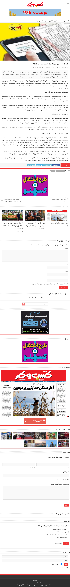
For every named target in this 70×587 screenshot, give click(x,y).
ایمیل (66, 271)
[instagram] (32, 297)
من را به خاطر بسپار (56, 564)
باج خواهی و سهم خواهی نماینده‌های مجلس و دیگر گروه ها (55, 535)
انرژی (51, 67)
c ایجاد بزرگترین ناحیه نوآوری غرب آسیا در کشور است (58, 199)
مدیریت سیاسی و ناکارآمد (61, 532)
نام (67, 265)
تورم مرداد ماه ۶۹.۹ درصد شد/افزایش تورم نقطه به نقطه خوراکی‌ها (35, 224)
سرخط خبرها (47, 67)
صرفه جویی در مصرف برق (60, 170)
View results (58, 543)
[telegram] (29, 297)
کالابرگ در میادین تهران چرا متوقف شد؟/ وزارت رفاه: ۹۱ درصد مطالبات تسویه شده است (13, 226)
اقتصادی (60, 21)
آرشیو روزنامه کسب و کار (33, 420)
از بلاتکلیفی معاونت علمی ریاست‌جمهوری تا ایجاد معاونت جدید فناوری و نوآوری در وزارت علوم (12, 200)
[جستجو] (23, 304)
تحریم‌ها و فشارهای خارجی (61, 537)
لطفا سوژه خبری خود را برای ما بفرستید (60, 484)
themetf (35, 581)
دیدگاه (66, 248)
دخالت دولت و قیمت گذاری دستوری (59, 529)
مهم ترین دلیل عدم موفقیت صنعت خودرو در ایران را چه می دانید (53, 526)
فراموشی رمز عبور (63, 568)
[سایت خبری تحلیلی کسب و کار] (35, 4)
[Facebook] (39, 297)
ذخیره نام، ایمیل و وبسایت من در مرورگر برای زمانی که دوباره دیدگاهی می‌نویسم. (49, 284)
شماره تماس (66, 472)
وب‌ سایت (65, 278)
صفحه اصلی (67, 21)
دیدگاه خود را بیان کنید (36, 67)
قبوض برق (52, 170)
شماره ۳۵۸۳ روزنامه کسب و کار (59, 223)
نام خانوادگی (32, 467)
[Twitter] (35, 297)
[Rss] (42, 297)
